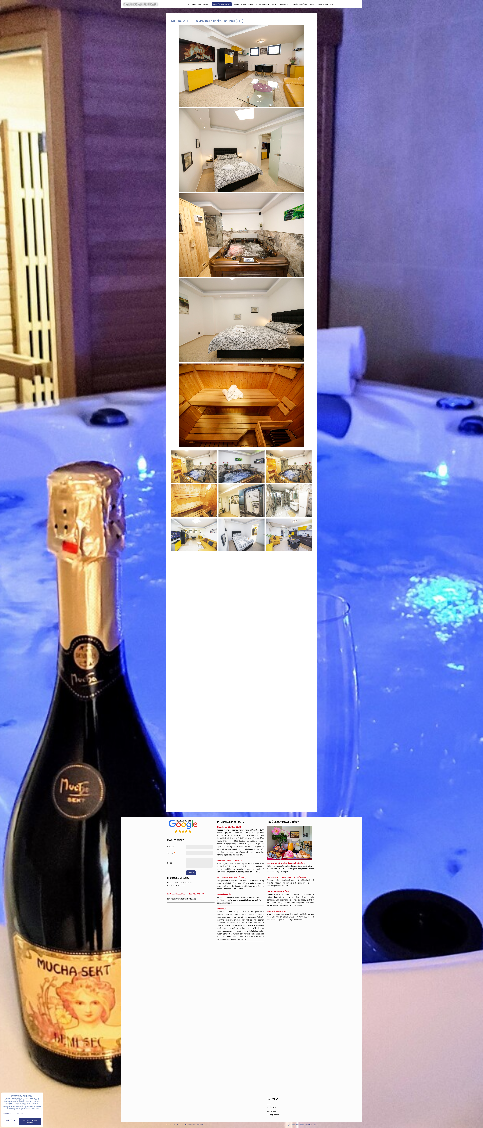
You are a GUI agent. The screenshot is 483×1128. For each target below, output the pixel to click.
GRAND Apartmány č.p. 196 (243, 4)
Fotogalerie (283, 4)
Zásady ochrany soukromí (193, 1124)
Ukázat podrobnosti (10, 1120)
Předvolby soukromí (174, 1124)
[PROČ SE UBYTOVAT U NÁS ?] (289, 843)
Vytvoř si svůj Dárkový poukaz (302, 4)
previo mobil (272, 1112)
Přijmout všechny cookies (30, 1121)
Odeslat (191, 872)
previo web (271, 1107)
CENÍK (274, 4)
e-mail (269, 1104)
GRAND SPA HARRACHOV (326, 4)
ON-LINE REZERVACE (262, 4)
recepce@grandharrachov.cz (181, 898)
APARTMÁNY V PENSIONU (221, 4)
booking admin (273, 1114)
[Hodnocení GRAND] (183, 833)
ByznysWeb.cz (310, 1124)
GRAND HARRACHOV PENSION (141, 4)
